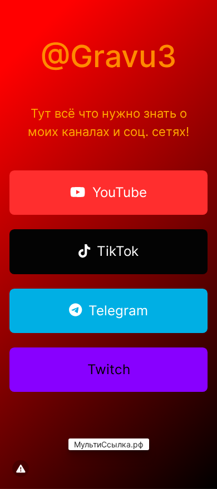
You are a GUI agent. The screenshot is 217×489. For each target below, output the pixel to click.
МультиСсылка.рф (109, 444)
